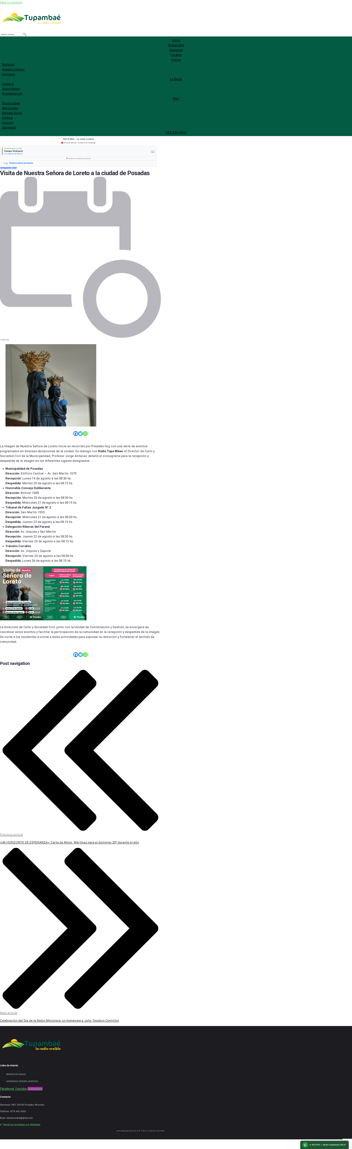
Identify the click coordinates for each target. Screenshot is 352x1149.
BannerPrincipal (6, 168)
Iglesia (14, 168)
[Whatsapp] (85, 433)
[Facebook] (75, 433)
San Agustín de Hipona (13, 154)
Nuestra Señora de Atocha (21, 163)
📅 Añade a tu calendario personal (78, 158)
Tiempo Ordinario (13, 151)
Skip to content (11, 2)
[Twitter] (80, 433)
